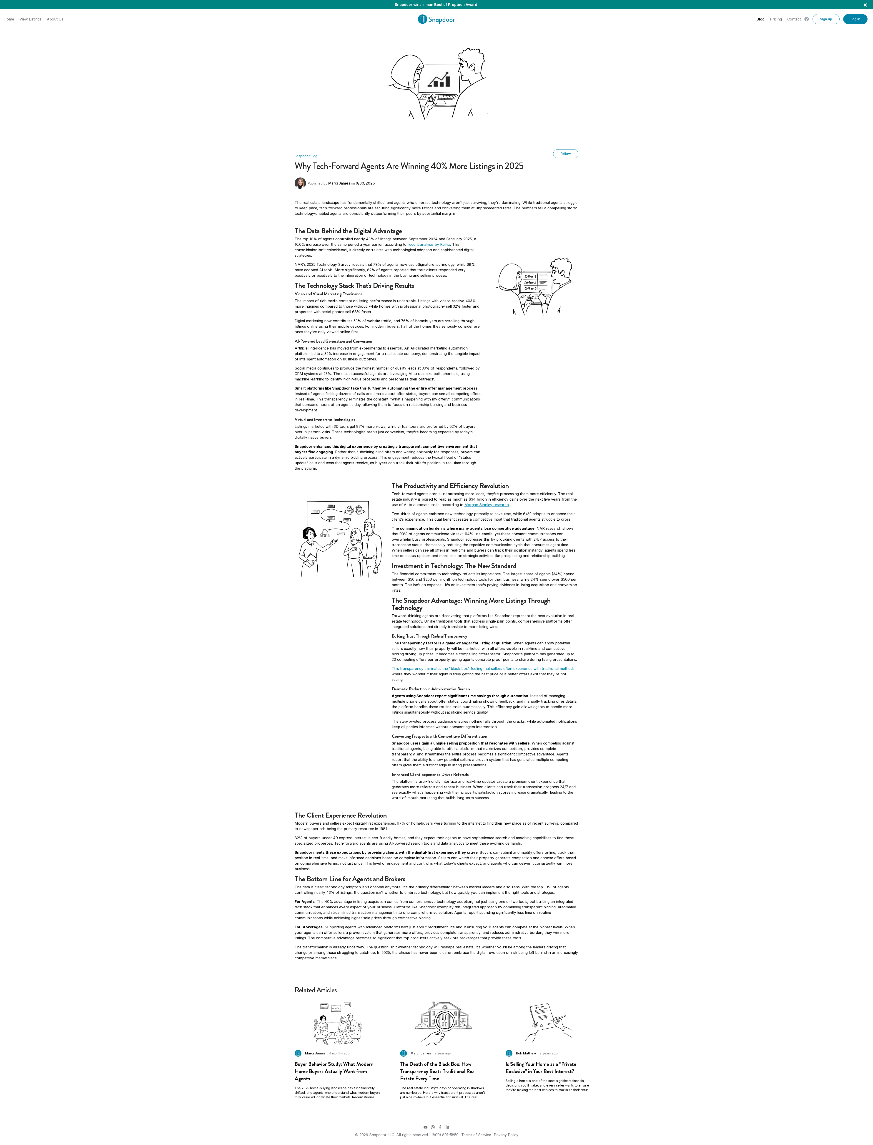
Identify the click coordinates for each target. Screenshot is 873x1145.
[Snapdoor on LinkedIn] (447, 1127)
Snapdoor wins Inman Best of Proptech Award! (436, 4)
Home (9, 19)
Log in (855, 19)
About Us (55, 19)
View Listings (30, 19)
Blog (761, 19)
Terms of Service (476, 1134)
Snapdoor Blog (306, 156)
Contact (794, 19)
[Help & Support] (806, 19)
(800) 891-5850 (445, 1134)
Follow (566, 154)
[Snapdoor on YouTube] (426, 1127)
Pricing (776, 19)
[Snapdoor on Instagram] (433, 1127)
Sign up (826, 19)
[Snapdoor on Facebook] (440, 1127)
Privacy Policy (506, 1134)
